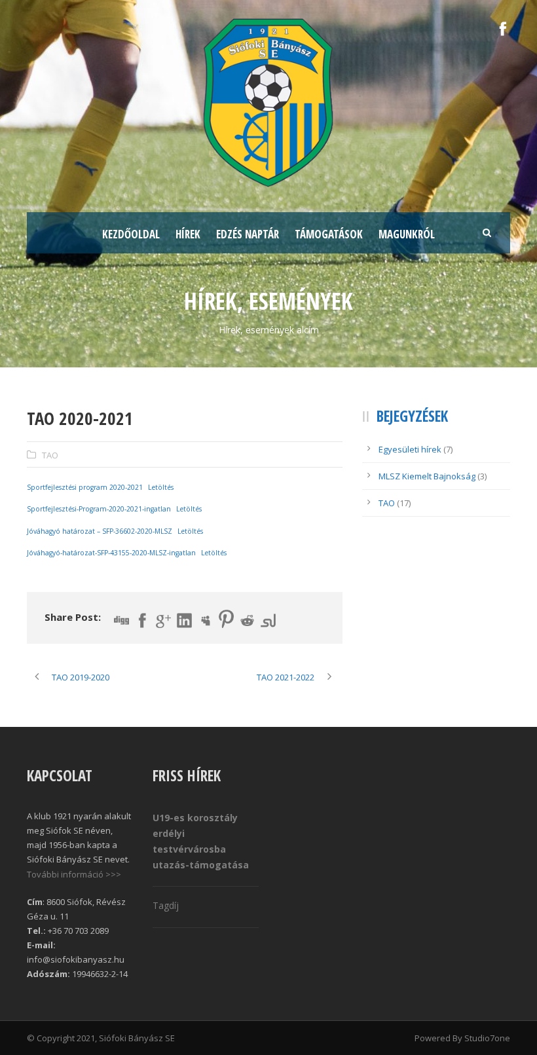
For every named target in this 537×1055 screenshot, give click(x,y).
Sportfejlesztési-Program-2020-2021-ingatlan (99, 508)
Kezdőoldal (131, 234)
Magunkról (407, 234)
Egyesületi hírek (410, 449)
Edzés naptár (247, 234)
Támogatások (329, 234)
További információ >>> (74, 874)
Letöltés (161, 487)
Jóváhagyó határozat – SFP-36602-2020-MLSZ (99, 531)
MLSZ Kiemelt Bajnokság (427, 476)
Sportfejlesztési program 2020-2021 (85, 487)
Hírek (188, 234)
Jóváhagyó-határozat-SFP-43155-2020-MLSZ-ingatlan (111, 552)
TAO (50, 455)
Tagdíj (166, 905)
